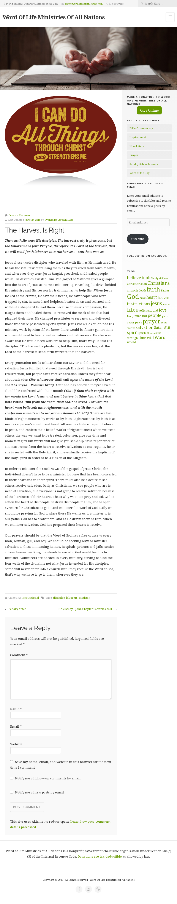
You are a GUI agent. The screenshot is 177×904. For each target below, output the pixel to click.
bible (147, 277)
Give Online (149, 110)
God (133, 296)
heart (151, 297)
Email (16, 726)
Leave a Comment (20, 215)
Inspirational (30, 598)
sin (167, 327)
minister (84, 598)
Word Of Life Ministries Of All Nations (54, 17)
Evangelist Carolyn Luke (59, 219)
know (166, 304)
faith (153, 289)
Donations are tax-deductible (100, 856)
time (142, 337)
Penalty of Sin (17, 609)
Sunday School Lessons (144, 164)
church (132, 290)
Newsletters (137, 146)
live (139, 310)
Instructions (138, 303)
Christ (131, 284)
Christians (158, 283)
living (146, 310)
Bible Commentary (141, 128)
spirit (132, 332)
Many (130, 316)
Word (160, 337)
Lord (154, 310)
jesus (156, 303)
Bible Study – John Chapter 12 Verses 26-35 (85, 609)
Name (16, 709)
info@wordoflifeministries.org (84, 3)
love (163, 310)
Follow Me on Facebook (147, 255)
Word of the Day (140, 172)
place (165, 316)
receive (131, 327)
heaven (163, 297)
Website (16, 744)
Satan (159, 327)
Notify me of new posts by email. (40, 792)
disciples (59, 598)
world (131, 342)
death (142, 290)
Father (165, 290)
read (164, 322)
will (150, 337)
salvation (144, 327)
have (143, 297)
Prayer (134, 155)
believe (134, 277)
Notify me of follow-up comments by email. (48, 778)
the (159, 333)
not (144, 316)
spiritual (143, 333)
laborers (71, 598)
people (154, 315)
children (163, 278)
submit (153, 333)
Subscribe (137, 239)
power (130, 322)
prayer (151, 321)
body (155, 278)
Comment (19, 655)
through (132, 338)
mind (137, 316)
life (131, 309)
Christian (141, 283)
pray (138, 322)
